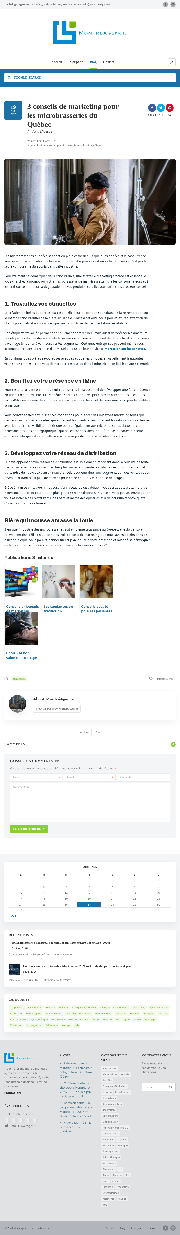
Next (98, 732)
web (76, 1025)
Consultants (138, 1007)
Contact (108, 62)
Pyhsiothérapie (39, 1019)
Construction (120, 1007)
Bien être (63, 1007)
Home (46, 141)
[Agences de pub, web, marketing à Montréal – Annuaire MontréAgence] (90, 33)
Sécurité (107, 1019)
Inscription (75, 62)
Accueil (56, 62)
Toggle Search (27, 77)
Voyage (66, 1025)
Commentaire (22, 787)
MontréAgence (41, 131)
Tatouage (150, 1019)
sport (127, 1019)
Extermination (53, 1013)
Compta (105, 1007)
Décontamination (158, 1007)
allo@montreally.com (96, 4)
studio (137, 1019)
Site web (125, 777)
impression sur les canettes (124, 349)
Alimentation (19, 678)
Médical (134, 1013)
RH (86, 1019)
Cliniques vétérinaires (84, 1007)
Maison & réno (103, 1013)
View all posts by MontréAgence (57, 708)
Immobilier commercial (78, 1013)
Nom (16, 777)
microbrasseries (165, 678)
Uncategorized (34, 1025)
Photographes (18, 1019)
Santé (95, 1019)
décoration (16, 1013)
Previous (84, 732)
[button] (172, 62)
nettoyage (148, 1013)
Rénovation (75, 1019)
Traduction (16, 1025)
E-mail (70, 777)
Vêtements (52, 1025)
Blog (93, 62)
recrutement (58, 1019)
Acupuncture (17, 1007)
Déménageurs (34, 1013)
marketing (120, 1013)
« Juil (12, 915)
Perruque (163, 1013)
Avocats (50, 1007)
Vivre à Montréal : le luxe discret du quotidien (76, 1127)
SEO (117, 1019)
